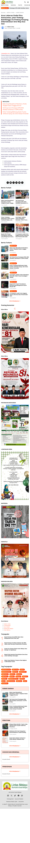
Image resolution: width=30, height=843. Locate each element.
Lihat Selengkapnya (14, 301)
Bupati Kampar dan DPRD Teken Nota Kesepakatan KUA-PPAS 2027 (13, 637)
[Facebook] (10, 182)
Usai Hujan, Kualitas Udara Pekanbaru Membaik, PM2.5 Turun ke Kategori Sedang (22, 219)
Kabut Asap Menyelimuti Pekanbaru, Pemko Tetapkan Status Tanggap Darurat (7, 202)
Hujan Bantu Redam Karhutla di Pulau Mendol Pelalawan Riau (17, 738)
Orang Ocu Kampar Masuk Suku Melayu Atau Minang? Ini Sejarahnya (15, 649)
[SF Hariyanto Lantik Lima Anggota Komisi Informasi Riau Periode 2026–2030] (22, 228)
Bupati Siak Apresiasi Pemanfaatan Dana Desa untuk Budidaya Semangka (15, 655)
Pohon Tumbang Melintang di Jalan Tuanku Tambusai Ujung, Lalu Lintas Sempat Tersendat (7, 219)
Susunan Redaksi (19, 799)
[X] (13, 182)
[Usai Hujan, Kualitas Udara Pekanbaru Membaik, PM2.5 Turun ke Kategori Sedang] (22, 211)
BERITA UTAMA (4, 5)
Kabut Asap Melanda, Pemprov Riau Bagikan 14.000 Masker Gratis (15, 661)
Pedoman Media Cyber (11, 801)
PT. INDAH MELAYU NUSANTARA (14, 804)
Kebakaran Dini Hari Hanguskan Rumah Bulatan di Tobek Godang (17, 731)
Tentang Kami (10, 799)
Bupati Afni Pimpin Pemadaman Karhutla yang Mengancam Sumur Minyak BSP (7, 235)
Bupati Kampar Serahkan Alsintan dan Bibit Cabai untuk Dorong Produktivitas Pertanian (15, 643)
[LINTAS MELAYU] (7, 2)
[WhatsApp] (22, 182)
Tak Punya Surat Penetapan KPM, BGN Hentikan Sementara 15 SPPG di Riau (21, 202)
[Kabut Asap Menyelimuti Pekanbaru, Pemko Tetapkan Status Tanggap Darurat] (7, 194)
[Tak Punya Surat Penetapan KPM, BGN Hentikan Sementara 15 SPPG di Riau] (22, 194)
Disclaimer (21, 801)
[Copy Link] (8, 182)
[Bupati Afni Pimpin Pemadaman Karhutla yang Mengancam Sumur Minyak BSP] (7, 228)
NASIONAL (13, 5)
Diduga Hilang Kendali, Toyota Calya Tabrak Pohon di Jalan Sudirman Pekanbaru (18, 725)
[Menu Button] (28, 2)
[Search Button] (25, 2)
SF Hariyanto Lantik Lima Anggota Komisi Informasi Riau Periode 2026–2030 (22, 235)
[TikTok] (15, 795)
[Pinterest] (19, 182)
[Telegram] (16, 182)
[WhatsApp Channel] (22, 795)
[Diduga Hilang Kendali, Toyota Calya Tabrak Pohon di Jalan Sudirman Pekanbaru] (5, 726)
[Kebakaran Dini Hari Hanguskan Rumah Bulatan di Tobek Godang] (5, 733)
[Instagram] (8, 795)
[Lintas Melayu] (15, 785)
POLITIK (20, 5)
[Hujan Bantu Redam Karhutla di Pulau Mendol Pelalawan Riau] (5, 740)
